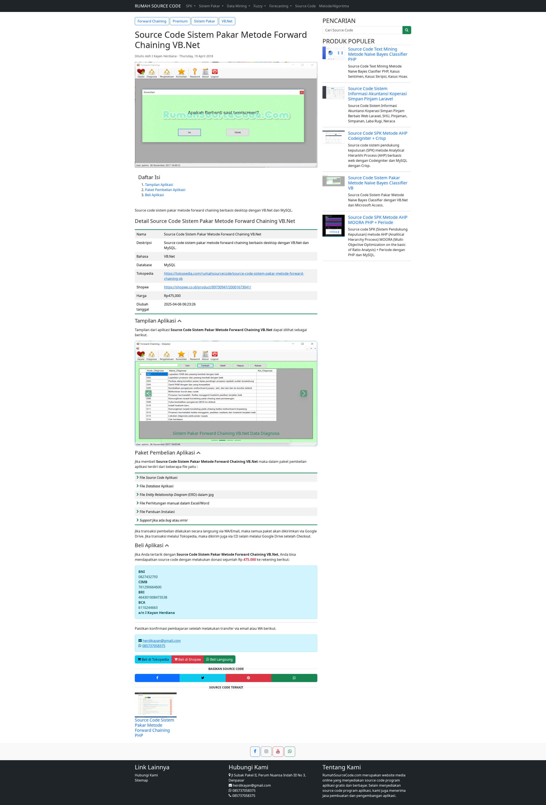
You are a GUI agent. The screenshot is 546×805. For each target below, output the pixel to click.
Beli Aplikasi (154, 195)
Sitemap (141, 780)
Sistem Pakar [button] (210, 6)
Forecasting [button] (279, 6)
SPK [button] (189, 6)
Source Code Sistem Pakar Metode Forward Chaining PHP (154, 727)
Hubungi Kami (146, 775)
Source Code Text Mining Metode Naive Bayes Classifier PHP (377, 54)
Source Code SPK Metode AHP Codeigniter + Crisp (377, 135)
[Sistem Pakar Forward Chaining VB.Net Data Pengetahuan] (230, 440)
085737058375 (153, 645)
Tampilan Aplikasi (159, 184)
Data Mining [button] (237, 6)
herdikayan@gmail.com (162, 640)
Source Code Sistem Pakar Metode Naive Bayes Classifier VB (377, 183)
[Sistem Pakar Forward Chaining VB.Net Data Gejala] (214, 440)
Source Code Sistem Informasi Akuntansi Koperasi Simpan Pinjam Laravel (377, 94)
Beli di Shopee (189, 659)
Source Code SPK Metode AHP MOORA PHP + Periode (377, 219)
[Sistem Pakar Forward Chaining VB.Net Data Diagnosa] (222, 440)
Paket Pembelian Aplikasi (165, 189)
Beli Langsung (221, 659)
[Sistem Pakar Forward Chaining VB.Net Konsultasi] (237, 440)
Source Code (305, 6)
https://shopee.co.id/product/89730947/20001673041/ (207, 287)
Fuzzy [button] (258, 6)
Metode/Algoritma (334, 6)
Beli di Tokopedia (155, 659)
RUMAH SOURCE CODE (158, 6)
